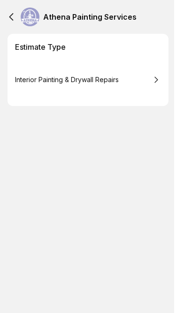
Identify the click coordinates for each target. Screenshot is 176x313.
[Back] (11, 17)
